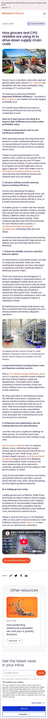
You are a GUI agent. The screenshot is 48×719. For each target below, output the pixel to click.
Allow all (24, 708)
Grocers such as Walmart (13, 445)
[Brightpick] (13, 13)
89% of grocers (9, 99)
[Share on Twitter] (15, 575)
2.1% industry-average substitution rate (25, 374)
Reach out (31, 522)
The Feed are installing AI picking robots (20, 171)
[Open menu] (44, 13)
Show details (37, 703)
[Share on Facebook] (21, 575)
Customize (23, 714)
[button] (10, 575)
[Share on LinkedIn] (26, 575)
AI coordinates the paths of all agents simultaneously (19, 226)
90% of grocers (35, 83)
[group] (22, 620)
